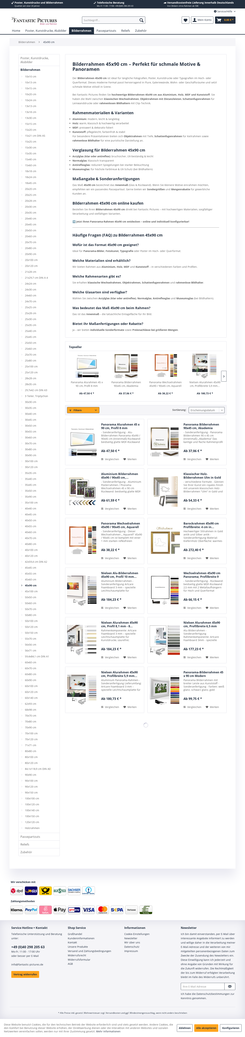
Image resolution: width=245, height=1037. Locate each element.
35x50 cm (30, 490)
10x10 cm (30, 76)
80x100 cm (31, 757)
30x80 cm (30, 449)
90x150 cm (31, 792)
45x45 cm (30, 567)
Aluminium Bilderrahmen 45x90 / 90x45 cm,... (119, 475)
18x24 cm (30, 177)
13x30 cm (30, 118)
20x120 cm (31, 266)
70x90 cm (30, 727)
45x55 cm (30, 573)
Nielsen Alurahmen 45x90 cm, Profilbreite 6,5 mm (201, 624)
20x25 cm (30, 195)
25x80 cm (30, 360)
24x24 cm (30, 283)
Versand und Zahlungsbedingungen (89, 951)
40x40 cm (30, 508)
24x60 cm (30, 295)
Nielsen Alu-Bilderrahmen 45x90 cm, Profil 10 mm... (119, 574)
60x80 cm (30, 674)
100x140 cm (32, 810)
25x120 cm (31, 372)
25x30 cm (30, 319)
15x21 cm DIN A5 (35, 135)
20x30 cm (30, 206)
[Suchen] (141, 20)
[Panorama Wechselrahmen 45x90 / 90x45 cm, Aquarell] (166, 366)
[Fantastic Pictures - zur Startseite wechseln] (34, 20)
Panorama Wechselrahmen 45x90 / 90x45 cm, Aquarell (165, 384)
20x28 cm (30, 200)
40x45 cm (30, 514)
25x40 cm (30, 331)
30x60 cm (30, 437)
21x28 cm (30, 271)
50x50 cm (30, 597)
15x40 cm (30, 159)
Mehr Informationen (108, 1031)
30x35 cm (30, 408)
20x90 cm (30, 254)
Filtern (77, 410)
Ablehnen (185, 1028)
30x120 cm (31, 467)
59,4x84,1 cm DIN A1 (37, 656)
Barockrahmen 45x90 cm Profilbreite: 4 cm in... (201, 525)
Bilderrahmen (30, 70)
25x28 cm (30, 313)
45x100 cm (31, 591)
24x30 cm (30, 289)
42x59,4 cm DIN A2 (36, 561)
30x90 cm (30, 455)
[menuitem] (113, 20)
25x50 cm (30, 342)
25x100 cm (31, 366)
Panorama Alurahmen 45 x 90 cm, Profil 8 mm (87, 384)
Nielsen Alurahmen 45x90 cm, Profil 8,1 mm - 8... (119, 624)
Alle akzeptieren (206, 1028)
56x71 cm (30, 650)
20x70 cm (30, 242)
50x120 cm (31, 627)
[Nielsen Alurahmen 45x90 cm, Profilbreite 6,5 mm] (164, 640)
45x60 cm (30, 579)
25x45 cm (30, 337)
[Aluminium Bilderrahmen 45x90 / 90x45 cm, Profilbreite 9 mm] (82, 491)
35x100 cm (31, 502)
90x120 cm (31, 786)
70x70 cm (30, 715)
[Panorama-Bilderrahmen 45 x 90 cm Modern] (164, 689)
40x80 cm (30, 544)
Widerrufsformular (79, 959)
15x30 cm (30, 147)
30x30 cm (30, 402)
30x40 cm (30, 413)
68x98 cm (30, 709)
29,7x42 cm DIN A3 (36, 390)
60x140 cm (31, 698)
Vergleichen (111, 459)
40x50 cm (30, 520)
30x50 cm (30, 425)
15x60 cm (30, 165)
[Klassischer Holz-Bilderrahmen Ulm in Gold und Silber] (164, 491)
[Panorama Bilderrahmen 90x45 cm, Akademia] (126, 366)
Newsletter (130, 938)
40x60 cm (30, 532)
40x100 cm (31, 550)
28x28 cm (30, 378)
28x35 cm (30, 384)
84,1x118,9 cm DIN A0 (38, 769)
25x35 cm (30, 325)
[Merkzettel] (185, 20)
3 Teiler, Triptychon (36, 396)
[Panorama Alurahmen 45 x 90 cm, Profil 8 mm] (87, 366)
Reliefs (24, 844)
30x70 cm (30, 443)
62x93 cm (30, 703)
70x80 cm (30, 721)
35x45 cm (30, 484)
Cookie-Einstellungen (137, 934)
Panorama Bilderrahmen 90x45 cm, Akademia (126, 384)
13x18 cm (30, 112)
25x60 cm (30, 348)
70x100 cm (31, 733)
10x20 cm (30, 94)
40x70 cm (30, 538)
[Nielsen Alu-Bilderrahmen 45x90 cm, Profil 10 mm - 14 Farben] (82, 590)
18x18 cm (30, 171)
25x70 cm (30, 354)
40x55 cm (30, 526)
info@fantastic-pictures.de (27, 964)
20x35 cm (30, 212)
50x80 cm (30, 615)
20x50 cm (30, 230)
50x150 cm (31, 632)
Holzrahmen (32, 828)
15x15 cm (30, 124)
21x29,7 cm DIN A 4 (36, 277)
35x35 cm (30, 473)
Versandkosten (113, 1012)
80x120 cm (31, 763)
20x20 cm (30, 189)
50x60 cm (30, 603)
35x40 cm (30, 479)
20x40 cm (30, 218)
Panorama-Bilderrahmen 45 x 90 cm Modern (203, 674)
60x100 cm (31, 686)
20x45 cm (30, 224)
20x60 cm (30, 236)
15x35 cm (30, 153)
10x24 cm (30, 100)
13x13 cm (30, 106)
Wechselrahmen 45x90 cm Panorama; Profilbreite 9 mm (201, 574)
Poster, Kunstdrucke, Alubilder (34, 60)
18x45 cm (30, 183)
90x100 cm (31, 780)
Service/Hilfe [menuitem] (224, 11)
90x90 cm (30, 774)
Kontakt (72, 942)
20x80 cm (30, 248)
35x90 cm (30, 496)
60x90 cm (30, 680)
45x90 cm (31, 585)
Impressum (131, 951)
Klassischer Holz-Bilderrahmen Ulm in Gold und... (202, 475)
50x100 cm (31, 621)
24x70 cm (30, 301)
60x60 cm (30, 662)
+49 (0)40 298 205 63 (28, 947)
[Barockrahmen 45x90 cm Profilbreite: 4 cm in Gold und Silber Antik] (164, 541)
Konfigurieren (230, 1028)
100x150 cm (32, 816)
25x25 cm (30, 307)
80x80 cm (30, 751)
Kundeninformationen (81, 938)
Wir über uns (132, 942)
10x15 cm (30, 88)
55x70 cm (30, 638)
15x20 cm (30, 129)
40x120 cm (31, 556)
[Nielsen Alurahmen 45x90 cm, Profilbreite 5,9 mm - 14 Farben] (205, 366)
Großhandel (75, 934)
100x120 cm (32, 804)
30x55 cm (30, 431)
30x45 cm (30, 419)
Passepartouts (30, 837)
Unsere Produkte (78, 946)
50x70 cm (30, 609)
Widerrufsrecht (77, 955)
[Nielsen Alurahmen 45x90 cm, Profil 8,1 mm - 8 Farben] (82, 640)
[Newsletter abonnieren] (229, 986)
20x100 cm (31, 260)
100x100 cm (32, 798)
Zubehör (26, 852)
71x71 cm (30, 745)
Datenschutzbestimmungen (213, 994)
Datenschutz (131, 946)
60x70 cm (30, 668)
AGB (70, 963)
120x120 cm (32, 822)
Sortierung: (179, 410)
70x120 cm (31, 739)
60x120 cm (31, 692)
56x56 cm (30, 644)
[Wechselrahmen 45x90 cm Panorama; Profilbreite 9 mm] (164, 590)
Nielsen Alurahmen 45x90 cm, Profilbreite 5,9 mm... (204, 384)
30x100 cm (31, 461)
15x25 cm (30, 141)
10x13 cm (30, 82)
